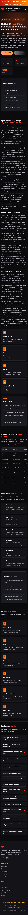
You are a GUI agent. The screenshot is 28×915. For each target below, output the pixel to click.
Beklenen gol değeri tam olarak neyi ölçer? (12, 752)
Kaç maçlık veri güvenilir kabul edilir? (11, 759)
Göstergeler (4, 868)
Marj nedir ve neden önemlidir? (11, 784)
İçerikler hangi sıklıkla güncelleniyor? (13, 804)
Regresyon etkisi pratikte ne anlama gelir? (12, 824)
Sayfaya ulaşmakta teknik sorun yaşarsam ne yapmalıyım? (11, 797)
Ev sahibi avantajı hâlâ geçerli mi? (12, 773)
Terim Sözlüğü (4, 874)
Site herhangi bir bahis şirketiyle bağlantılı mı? (11, 745)
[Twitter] (7, 858)
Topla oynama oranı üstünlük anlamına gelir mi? (10, 766)
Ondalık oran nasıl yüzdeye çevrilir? (12, 778)
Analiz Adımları (5, 871)
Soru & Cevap (4, 876)
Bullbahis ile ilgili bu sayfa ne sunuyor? (10, 738)
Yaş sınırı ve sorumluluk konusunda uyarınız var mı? (12, 832)
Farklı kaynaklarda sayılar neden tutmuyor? (11, 790)
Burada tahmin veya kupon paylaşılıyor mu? (10, 817)
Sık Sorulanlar (20, 52)
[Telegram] (2, 858)
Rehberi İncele (7, 52)
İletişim (3, 895)
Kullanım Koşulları (5, 890)
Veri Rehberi (4, 866)
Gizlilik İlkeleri (4, 887)
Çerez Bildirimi (4, 892)
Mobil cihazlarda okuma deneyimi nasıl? (12, 810)
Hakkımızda (4, 885)
